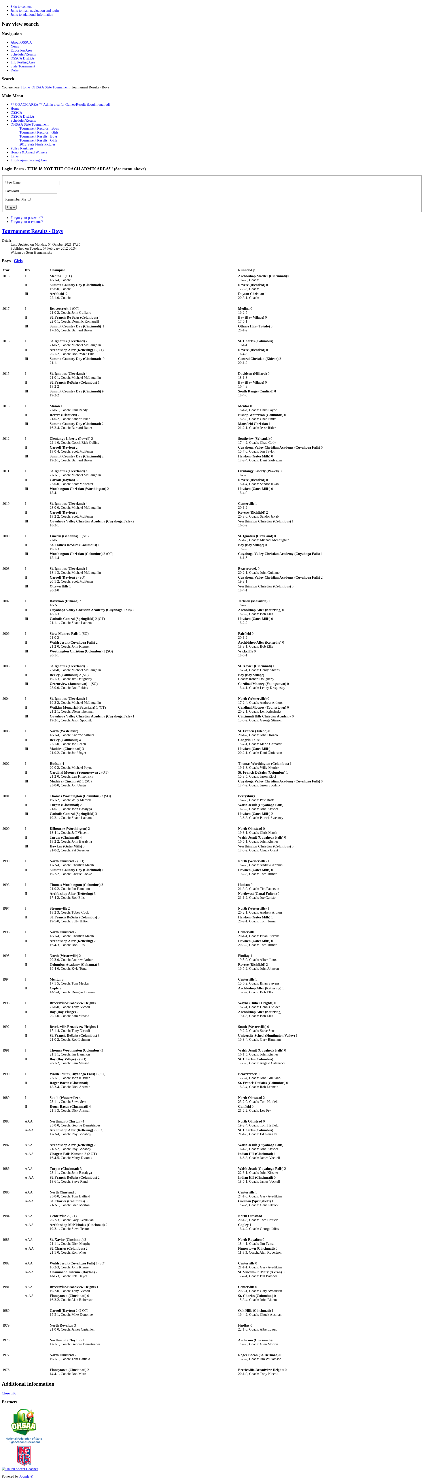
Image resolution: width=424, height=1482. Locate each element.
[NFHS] (24, 1466)
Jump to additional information (32, 14)
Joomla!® (26, 1476)
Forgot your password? (27, 218)
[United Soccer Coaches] (20, 1469)
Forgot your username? (27, 222)
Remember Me (15, 199)
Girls (18, 260)
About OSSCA (21, 42)
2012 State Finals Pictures (37, 144)
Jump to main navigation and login (35, 10)
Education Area (21, 50)
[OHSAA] (24, 1435)
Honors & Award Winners (29, 152)
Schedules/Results (23, 54)
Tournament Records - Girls (38, 132)
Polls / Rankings (22, 148)
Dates (15, 70)
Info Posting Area (23, 62)
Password (12, 191)
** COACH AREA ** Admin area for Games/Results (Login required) (60, 104)
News (15, 46)
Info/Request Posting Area (29, 160)
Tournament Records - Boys (39, 128)
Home (25, 87)
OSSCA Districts (22, 58)
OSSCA (16, 112)
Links (15, 156)
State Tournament (23, 66)
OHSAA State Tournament (50, 87)
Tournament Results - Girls (38, 140)
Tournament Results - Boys (38, 136)
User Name (13, 183)
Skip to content (21, 6)
